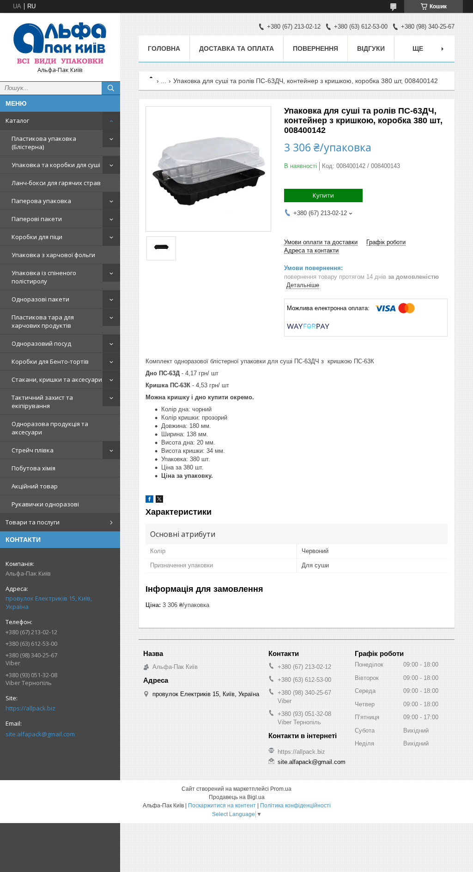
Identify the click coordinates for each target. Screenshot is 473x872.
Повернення (315, 48)
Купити (323, 195)
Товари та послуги (33, 522)
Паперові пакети (37, 219)
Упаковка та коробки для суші (56, 165)
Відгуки (371, 48)
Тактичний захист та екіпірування (42, 401)
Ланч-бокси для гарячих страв (56, 183)
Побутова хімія (33, 468)
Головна (164, 48)
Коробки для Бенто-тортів (50, 361)
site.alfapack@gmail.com (40, 734)
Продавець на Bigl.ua (237, 797)
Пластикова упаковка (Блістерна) (44, 142)
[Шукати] (111, 88)
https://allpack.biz (30, 708)
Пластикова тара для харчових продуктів (43, 321)
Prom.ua (280, 789)
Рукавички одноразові (45, 504)
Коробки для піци (37, 237)
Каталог (17, 120)
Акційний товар (35, 486)
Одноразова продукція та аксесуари (50, 428)
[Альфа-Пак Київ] (60, 43)
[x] (159, 500)
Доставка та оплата (236, 48)
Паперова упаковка (41, 201)
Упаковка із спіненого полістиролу (44, 277)
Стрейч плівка (33, 450)
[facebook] (149, 500)
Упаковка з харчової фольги (53, 255)
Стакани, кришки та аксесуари (57, 379)
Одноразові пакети (40, 299)
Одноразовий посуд (41, 343)
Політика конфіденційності (295, 805)
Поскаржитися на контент (222, 805)
